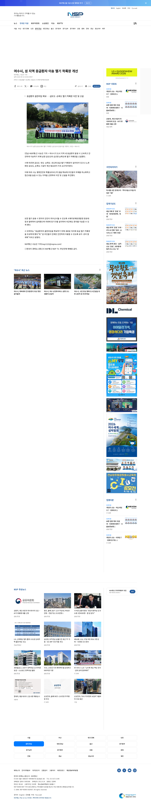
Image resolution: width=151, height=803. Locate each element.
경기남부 (29, 750)
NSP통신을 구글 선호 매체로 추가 (71, 3)
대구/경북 (91, 738)
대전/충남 (60, 744)
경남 (60, 756)
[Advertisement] (75, 48)
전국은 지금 (24, 23)
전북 (28, 756)
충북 (122, 750)
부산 (60, 738)
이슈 (53, 23)
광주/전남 (29, 744)
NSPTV (60, 23)
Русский (134, 8)
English (118, 8)
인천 (122, 738)
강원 (91, 750)
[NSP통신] (75, 14)
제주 (122, 756)
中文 (129, 8)
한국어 (113, 8)
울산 (91, 744)
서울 (28, 738)
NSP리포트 (35, 23)
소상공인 (45, 23)
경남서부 (91, 756)
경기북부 (60, 750)
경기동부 (122, 744)
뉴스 (15, 23)
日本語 (124, 8)
